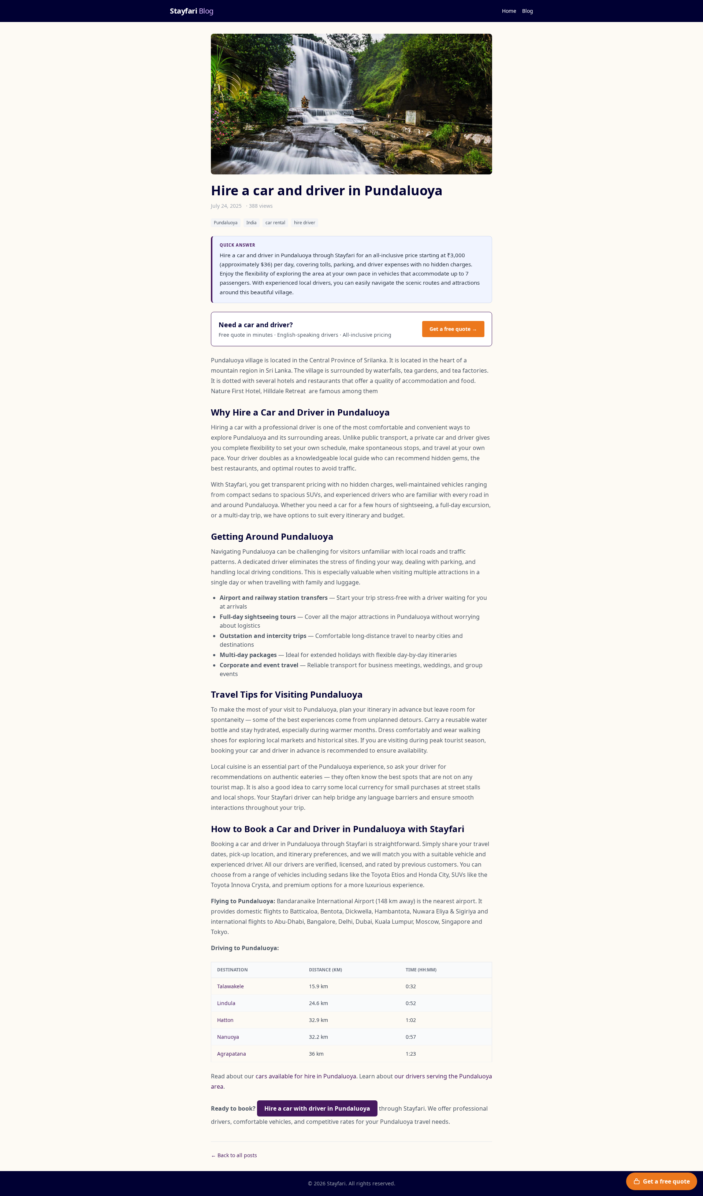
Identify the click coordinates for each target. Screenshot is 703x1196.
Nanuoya (228, 1036)
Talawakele (230, 986)
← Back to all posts (234, 1155)
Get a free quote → (453, 328)
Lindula (226, 1003)
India (251, 222)
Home (509, 10)
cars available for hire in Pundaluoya (306, 1076)
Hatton (225, 1019)
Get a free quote (666, 1181)
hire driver (304, 222)
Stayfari (191, 11)
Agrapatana (231, 1053)
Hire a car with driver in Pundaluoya (317, 1108)
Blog (527, 10)
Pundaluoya (226, 222)
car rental (275, 222)
